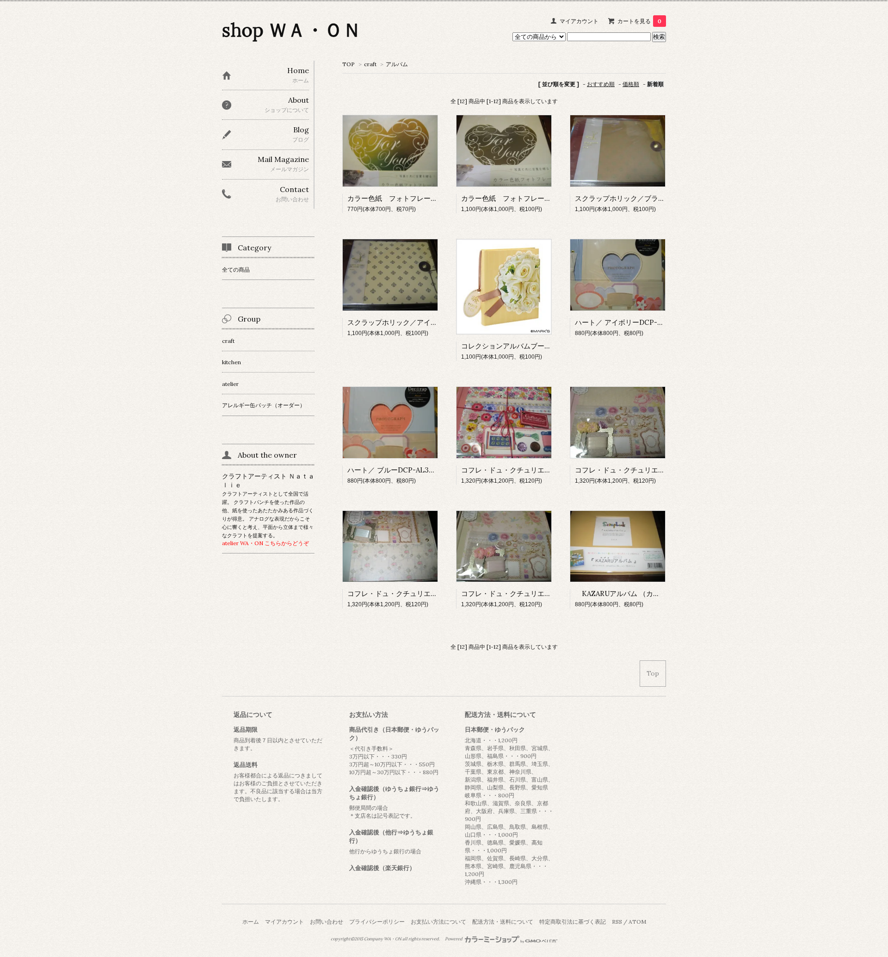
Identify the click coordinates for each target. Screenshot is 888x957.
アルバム (397, 64)
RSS (617, 921)
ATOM (637, 921)
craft (370, 64)
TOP (348, 64)
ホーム (250, 921)
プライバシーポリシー (377, 921)
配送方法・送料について (502, 921)
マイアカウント (579, 21)
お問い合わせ (326, 921)
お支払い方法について (438, 921)
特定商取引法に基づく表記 (572, 921)
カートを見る (639, 21)
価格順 (631, 84)
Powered (454, 939)
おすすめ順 (601, 84)
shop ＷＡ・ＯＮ (291, 30)
